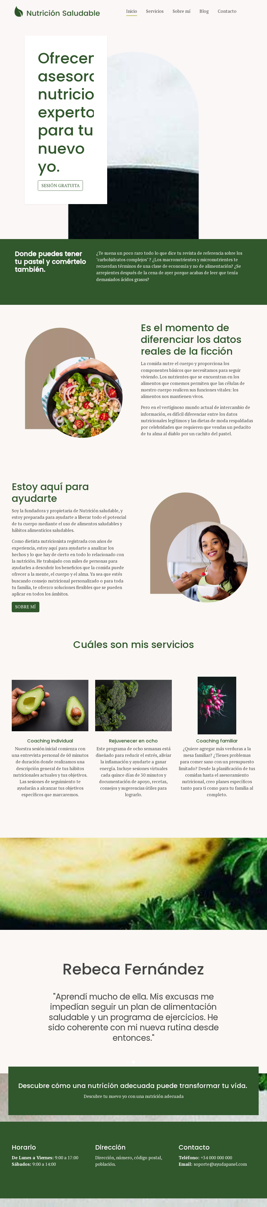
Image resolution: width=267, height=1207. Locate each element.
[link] (59, 11)
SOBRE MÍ (25, 607)
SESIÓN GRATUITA (60, 185)
